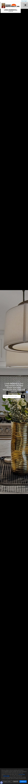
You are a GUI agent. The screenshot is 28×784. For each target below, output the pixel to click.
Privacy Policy (22, 774)
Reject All (16, 781)
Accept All (23, 781)
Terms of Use (6, 775)
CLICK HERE (21, 399)
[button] (1, 782)
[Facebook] (27, 392)
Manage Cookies (7, 781)
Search (23, 396)
